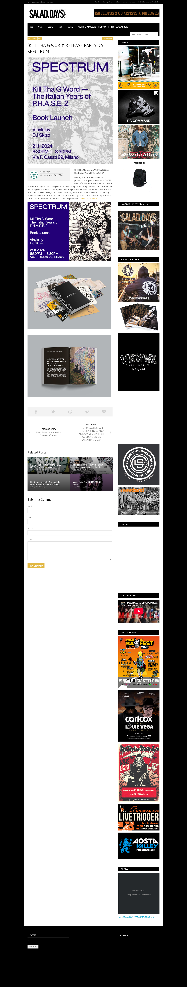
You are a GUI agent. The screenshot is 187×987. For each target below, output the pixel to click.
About (97, 2)
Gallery (70, 27)
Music (40, 27)
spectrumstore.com (88, 198)
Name (30, 506)
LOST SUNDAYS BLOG (119, 27)
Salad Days (45, 171)
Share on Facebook (36, 411)
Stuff (60, 27)
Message (31, 539)
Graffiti (34, 38)
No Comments (107, 38)
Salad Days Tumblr (107, 2)
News (39, 38)
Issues (125, 2)
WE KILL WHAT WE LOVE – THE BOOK (92, 27)
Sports (50, 27)
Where (118, 2)
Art (31, 27)
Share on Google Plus (69, 411)
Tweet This (52, 411)
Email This (104, 411)
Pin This (87, 411)
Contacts (132, 2)
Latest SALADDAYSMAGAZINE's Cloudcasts (136, 917)
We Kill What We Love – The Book (148, 2)
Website (31, 528)
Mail (30, 517)
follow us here (33, 946)
